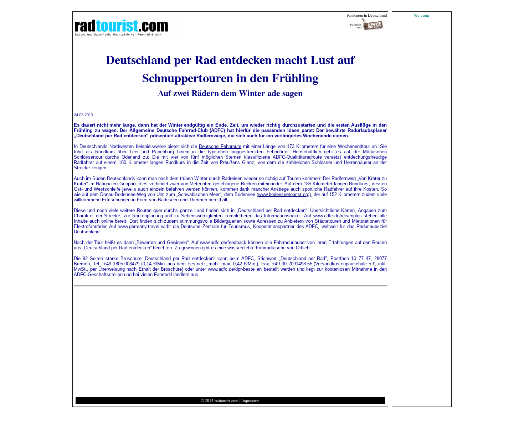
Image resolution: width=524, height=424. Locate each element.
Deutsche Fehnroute (220, 146)
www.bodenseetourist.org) (284, 194)
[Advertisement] (137, 343)
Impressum (250, 400)
